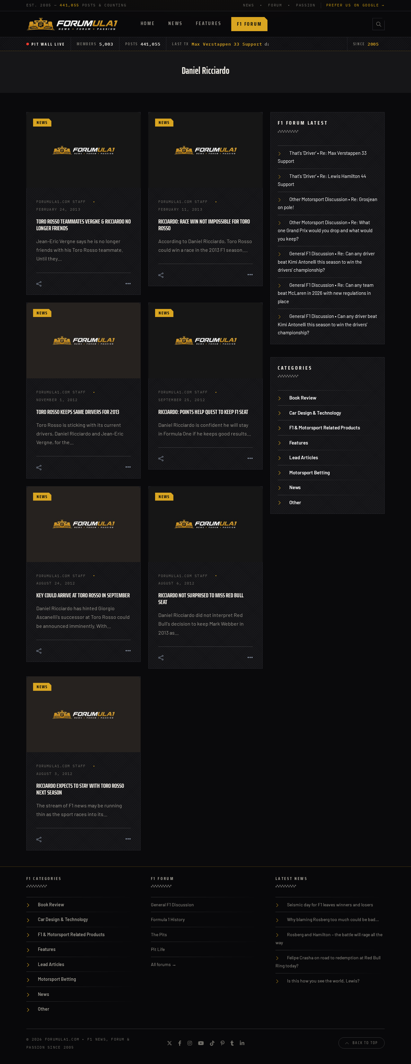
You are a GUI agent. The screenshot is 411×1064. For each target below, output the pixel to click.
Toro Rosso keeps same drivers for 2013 (77, 412)
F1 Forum (249, 24)
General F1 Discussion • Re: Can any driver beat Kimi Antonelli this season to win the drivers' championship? (326, 262)
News (175, 23)
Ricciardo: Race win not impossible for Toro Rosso (204, 224)
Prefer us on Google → (355, 5)
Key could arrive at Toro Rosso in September (83, 595)
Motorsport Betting (309, 472)
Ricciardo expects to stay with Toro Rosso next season (80, 788)
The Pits (159, 934)
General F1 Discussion (172, 904)
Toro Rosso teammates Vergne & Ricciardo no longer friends (83, 224)
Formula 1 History (168, 919)
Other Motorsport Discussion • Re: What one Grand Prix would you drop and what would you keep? (325, 230)
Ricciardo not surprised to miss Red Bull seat (200, 598)
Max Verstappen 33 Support (227, 44)
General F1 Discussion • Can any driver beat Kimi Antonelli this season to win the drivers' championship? (327, 324)
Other (295, 502)
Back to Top (365, 1043)
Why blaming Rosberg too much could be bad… (333, 919)
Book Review (302, 397)
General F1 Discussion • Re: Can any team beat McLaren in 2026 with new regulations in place (325, 293)
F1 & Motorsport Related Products (324, 427)
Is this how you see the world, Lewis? (323, 980)
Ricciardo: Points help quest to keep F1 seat (203, 412)
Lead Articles (303, 457)
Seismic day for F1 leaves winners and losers (330, 904)
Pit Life (158, 949)
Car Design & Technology (315, 413)
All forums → (163, 964)
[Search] (378, 24)
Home (148, 23)
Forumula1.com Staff (61, 201)
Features (208, 23)
